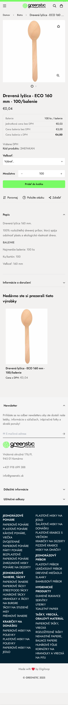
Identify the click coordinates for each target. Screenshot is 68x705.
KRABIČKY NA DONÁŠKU (12, 624)
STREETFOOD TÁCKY (15, 590)
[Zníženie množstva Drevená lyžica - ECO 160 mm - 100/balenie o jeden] (21, 173)
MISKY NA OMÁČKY (48, 550)
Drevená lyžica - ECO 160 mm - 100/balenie (25, 370)
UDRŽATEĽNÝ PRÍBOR (49, 569)
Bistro (20, 15)
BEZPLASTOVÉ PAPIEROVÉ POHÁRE (16, 556)
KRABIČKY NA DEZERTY (50, 541)
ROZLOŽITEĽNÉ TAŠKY (49, 632)
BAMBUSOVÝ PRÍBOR (49, 581)
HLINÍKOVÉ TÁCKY (14, 595)
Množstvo (9, 173)
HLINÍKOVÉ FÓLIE (46, 645)
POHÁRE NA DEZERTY (17, 567)
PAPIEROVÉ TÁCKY (14, 586)
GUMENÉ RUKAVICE (48, 596)
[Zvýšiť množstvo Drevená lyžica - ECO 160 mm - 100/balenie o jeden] (61, 173)
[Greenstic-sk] (34, 6)
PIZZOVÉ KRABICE (47, 545)
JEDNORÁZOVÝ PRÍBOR (46, 557)
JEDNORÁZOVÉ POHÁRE (13, 518)
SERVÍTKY (41, 600)
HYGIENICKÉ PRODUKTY (44, 589)
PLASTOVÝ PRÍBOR (47, 564)
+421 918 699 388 (14, 467)
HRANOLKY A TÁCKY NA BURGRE (16, 601)
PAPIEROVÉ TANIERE (15, 582)
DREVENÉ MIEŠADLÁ (49, 573)
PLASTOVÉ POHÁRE (15, 529)
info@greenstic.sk (13, 476)
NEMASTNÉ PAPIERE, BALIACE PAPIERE (49, 638)
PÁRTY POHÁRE (12, 550)
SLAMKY (41, 577)
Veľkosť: (8, 156)
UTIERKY (41, 605)
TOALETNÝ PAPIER (47, 609)
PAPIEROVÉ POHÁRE (16, 525)
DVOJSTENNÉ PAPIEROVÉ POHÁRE (16, 544)
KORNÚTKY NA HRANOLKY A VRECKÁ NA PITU (50, 653)
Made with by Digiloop (34, 669)
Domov (6, 15)
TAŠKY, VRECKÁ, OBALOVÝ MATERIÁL (50, 616)
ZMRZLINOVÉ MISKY (15, 563)
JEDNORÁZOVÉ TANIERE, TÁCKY (14, 575)
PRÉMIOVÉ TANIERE (15, 616)
